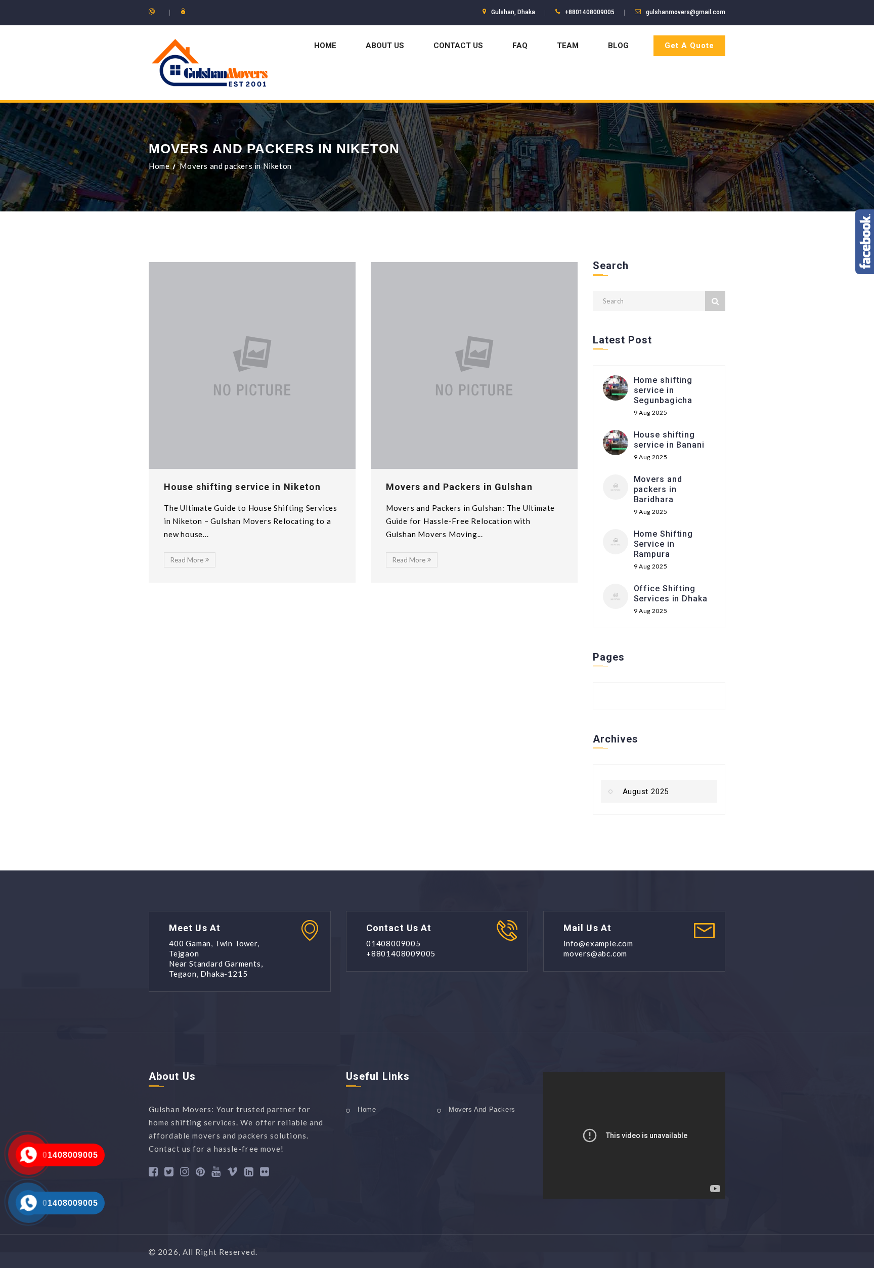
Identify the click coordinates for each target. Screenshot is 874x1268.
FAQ (520, 45)
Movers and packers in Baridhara (658, 489)
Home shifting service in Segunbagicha (663, 390)
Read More (186, 560)
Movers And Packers (482, 1109)
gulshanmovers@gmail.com (685, 12)
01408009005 (70, 1155)
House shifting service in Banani (669, 440)
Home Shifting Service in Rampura (663, 544)
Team (568, 45)
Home (325, 45)
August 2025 (646, 791)
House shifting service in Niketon (242, 487)
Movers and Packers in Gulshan (459, 487)
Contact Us (458, 45)
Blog (618, 45)
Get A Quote (689, 45)
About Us (385, 45)
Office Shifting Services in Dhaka (671, 593)
